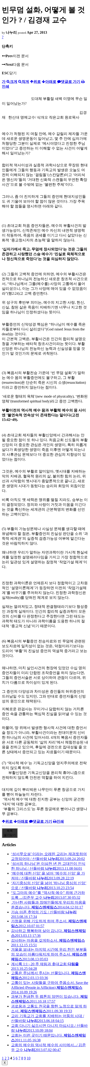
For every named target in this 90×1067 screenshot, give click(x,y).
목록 (10, 833)
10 (28, 1058)
